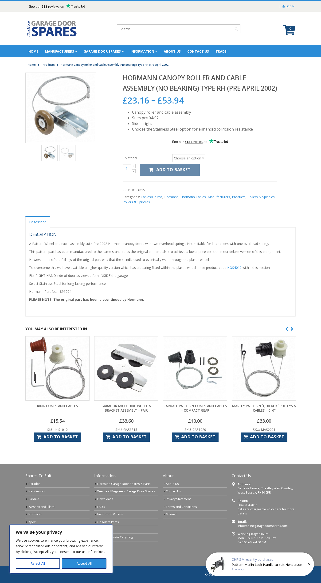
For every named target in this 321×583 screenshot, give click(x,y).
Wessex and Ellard (41, 507)
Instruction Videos (110, 514)
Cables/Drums (151, 197)
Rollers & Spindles (261, 197)
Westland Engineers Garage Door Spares (126, 491)
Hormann (171, 197)
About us (172, 51)
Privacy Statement (178, 499)
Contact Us (198, 51)
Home (33, 51)
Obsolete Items (108, 522)
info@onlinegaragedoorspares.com (263, 526)
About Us (172, 484)
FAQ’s (101, 507)
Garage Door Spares (102, 51)
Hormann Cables (193, 197)
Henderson (36, 491)
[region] (61, 549)
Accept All (84, 563)
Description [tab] (38, 222)
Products (239, 197)
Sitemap (171, 514)
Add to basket (173, 169)
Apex (32, 522)
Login (290, 6)
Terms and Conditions (181, 507)
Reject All (38, 563)
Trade (221, 51)
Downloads (105, 499)
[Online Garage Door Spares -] (51, 28)
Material (131, 158)
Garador (34, 484)
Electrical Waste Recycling (115, 537)
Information (142, 51)
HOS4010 (234, 267)
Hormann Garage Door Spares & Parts (124, 484)
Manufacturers (59, 51)
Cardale (33, 499)
